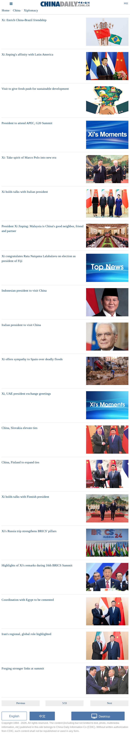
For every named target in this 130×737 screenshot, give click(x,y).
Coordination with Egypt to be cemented (28, 599)
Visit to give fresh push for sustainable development (35, 88)
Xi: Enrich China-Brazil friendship (24, 20)
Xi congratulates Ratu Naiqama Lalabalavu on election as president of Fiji (39, 258)
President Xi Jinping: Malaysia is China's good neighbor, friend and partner (42, 228)
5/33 (64, 703)
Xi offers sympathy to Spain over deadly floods (32, 359)
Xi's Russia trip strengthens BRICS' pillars (29, 531)
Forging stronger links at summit (23, 668)
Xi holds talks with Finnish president (25, 496)
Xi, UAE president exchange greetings (26, 393)
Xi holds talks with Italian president (25, 191)
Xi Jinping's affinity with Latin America (27, 54)
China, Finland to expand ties (20, 462)
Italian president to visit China (21, 325)
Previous (20, 703)
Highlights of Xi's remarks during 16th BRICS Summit (37, 565)
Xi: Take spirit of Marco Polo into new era (29, 157)
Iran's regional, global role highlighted (26, 634)
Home (6, 10)
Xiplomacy (31, 10)
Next (109, 703)
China (16, 10)
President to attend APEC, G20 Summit (27, 123)
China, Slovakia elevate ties (19, 428)
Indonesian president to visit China (24, 290)
